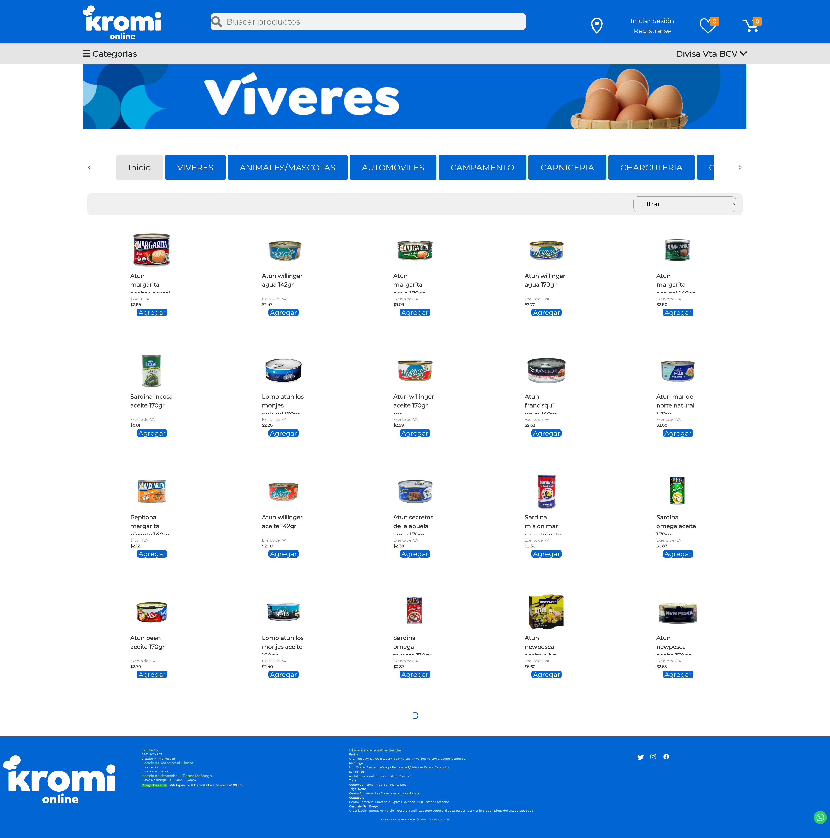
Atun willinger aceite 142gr (282, 521)
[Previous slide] (89, 167)
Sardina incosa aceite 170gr (151, 401)
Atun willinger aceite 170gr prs (413, 403)
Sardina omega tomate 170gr (412, 644)
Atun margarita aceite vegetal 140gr (150, 282)
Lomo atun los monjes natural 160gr (283, 403)
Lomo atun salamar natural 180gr (544, 765)
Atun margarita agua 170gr (409, 282)
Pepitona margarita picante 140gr (150, 524)
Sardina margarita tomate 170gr (675, 765)
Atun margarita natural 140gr (675, 282)
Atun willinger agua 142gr (282, 280)
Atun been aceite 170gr (147, 642)
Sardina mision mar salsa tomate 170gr (543, 524)
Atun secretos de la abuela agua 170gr (413, 524)
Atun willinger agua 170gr (545, 280)
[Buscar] (216, 21)
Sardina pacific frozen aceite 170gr (151, 765)
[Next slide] (740, 167)
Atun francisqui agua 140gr (541, 403)
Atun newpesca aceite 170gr (673, 644)
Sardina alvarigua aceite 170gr (410, 765)
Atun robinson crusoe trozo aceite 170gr (282, 765)
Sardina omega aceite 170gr (676, 524)
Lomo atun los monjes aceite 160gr (283, 644)
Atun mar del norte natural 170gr (675, 403)
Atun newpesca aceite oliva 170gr (541, 644)
